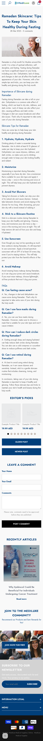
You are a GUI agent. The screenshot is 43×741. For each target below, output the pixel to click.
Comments (6, 493)
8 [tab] (31, 434)
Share (37, 40)
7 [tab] (28, 434)
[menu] (3, 3)
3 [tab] (15, 434)
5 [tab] (21, 434)
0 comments (27, 31)
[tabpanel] (11, 417)
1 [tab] (8, 434)
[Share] (37, 40)
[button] (9, 3)
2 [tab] (11, 434)
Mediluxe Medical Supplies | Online (21, 733)
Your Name (7, 471)
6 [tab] (25, 434)
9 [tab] (35, 434)
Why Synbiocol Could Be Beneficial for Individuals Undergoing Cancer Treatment (21, 590)
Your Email (6, 481)
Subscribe (32, 684)
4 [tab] (18, 434)
